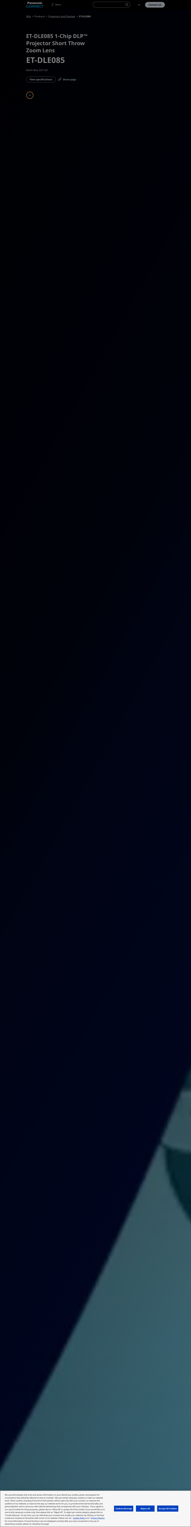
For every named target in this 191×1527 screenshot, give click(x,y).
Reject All (145, 1508)
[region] (95, 1508)
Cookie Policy (79, 1518)
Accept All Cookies (168, 1508)
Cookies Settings (123, 1508)
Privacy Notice (98, 1518)
